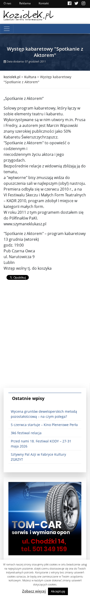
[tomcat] (44, 518)
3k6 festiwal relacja (26, 433)
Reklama (25, 3)
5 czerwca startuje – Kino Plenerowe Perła (44, 424)
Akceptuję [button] (58, 591)
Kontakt (44, 3)
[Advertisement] (45, 338)
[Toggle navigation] (6, 29)
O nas (7, 3)
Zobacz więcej (34, 591)
